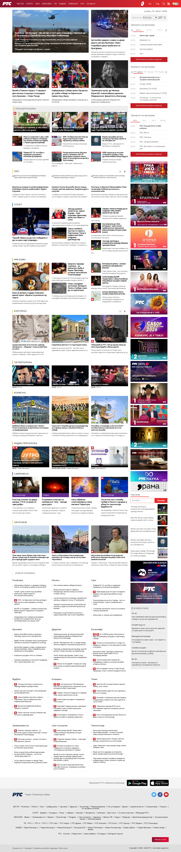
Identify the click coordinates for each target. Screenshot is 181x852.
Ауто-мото (111, 813)
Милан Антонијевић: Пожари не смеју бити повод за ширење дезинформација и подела (70, 666)
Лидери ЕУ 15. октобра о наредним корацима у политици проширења (33, 154)
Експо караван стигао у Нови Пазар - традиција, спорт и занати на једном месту (109, 670)
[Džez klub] (149, 349)
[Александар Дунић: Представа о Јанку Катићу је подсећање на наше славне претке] (96, 281)
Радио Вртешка (144, 827)
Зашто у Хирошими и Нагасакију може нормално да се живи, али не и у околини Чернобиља (69, 557)
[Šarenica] (149, 415)
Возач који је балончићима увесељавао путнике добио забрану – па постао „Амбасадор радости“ (29, 754)
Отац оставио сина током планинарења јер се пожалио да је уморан (30, 747)
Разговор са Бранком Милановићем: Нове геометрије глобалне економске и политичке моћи (108, 189)
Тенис (94, 679)
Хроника (17, 629)
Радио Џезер (159, 827)
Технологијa (97, 725)
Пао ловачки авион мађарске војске (68, 585)
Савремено (21, 473)
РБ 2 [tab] (144, 120)
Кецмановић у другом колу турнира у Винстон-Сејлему (109, 692)
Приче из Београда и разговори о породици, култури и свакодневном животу (28, 461)
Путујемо (72, 817)
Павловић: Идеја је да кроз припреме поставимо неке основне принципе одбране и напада (70, 708)
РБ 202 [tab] (163, 120)
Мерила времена (98, 807)
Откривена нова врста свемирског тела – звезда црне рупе (54, 502)
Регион (55, 580)
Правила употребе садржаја (45, 848)
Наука (117, 817)
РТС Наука (64, 823)
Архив (90, 829)
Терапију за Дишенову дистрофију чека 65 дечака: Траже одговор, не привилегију (70, 650)
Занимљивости (20, 725)
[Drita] (149, 437)
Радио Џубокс (129, 827)
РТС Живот (88, 823)
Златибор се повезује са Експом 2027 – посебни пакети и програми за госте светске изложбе (107, 428)
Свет (93, 580)
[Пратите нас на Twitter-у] (153, 794)
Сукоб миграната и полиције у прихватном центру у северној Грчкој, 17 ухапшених (70, 599)
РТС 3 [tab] (159, 30)
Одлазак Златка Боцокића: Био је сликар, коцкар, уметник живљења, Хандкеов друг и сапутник (70, 189)
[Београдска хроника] (149, 282)
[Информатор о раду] (149, 593)
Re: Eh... (135, 659)
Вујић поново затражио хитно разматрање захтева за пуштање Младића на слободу (30, 642)
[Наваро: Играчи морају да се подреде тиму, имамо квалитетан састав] (96, 213)
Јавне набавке (90, 834)
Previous (132, 30)
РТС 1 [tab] (138, 30)
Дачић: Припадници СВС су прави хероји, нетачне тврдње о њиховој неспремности (70, 644)
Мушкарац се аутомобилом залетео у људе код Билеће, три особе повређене (69, 614)
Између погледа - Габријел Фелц (65, 384)
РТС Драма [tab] (138, 72)
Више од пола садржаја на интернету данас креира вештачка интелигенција (108, 753)
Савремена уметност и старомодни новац (69, 345)
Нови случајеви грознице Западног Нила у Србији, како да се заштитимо (77, 287)
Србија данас (52, 807)
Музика (50, 817)
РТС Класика (100, 823)
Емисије (73, 3)
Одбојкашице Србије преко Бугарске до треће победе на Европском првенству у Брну (70, 93)
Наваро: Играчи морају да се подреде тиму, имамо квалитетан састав (114, 210)
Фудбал (16, 679)
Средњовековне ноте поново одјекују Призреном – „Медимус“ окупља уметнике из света (29, 347)
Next (166, 30)
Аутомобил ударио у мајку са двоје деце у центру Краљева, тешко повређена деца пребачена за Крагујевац (107, 44)
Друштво (56, 629)
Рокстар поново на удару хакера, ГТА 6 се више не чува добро (24, 502)
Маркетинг (77, 834)
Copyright (28, 848)
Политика (17, 580)
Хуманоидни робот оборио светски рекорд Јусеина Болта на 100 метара (108, 740)
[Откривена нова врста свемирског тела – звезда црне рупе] (55, 487)
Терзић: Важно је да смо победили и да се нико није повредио (30, 239)
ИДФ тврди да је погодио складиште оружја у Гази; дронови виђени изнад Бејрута (115, 154)
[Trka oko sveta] (149, 172)
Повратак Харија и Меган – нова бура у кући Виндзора (68, 128)
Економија (96, 629)
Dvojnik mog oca (138, 625)
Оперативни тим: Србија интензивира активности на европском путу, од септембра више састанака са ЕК (28, 619)
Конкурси (102, 834)
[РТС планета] (142, 3)
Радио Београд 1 (31, 827)
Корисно (20, 392)
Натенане (20, 522)
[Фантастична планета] (149, 216)
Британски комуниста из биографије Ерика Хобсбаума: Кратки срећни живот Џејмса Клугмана (30, 189)
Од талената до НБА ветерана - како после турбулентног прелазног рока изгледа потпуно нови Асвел (114, 228)
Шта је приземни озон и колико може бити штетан (113, 293)
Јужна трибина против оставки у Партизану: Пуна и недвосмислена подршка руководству (77, 234)
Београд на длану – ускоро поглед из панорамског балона (114, 265)
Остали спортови (126, 813)
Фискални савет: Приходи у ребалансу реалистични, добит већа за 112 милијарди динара (108, 653)
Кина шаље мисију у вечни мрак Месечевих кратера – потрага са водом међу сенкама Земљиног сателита (108, 732)
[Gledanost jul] (149, 304)
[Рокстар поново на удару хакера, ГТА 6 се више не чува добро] (25, 487)
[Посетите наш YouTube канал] (166, 794)
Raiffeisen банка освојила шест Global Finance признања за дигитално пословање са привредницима (30, 428)
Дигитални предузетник (142, 817)
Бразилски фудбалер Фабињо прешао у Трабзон (27, 707)
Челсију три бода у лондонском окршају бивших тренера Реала (115, 243)
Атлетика (101, 813)
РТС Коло (113, 823)
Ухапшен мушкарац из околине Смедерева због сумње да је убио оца (30, 661)
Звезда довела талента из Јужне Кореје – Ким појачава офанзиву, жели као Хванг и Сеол (77, 214)
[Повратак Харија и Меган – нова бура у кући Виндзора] (70, 122)
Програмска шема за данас (149, 59)
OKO (37, 3)
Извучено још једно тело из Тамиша (28, 655)
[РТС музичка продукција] (149, 571)
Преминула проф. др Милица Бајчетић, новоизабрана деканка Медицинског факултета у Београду (108, 93)
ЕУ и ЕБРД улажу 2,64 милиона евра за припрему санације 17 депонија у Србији (109, 636)
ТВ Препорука (23, 362)
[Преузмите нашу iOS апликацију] (159, 783)
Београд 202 (79, 827)
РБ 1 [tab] (135, 120)
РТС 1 (30, 823)
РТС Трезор (124, 823)
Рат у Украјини (114, 807)
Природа (126, 817)
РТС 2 (37, 823)
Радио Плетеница (95, 827)
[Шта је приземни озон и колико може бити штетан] (96, 296)
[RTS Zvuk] (149, 371)
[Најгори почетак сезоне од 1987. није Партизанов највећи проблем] (109, 122)
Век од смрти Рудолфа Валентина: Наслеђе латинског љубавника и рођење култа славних (69, 767)
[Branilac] (149, 194)
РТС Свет (54, 823)
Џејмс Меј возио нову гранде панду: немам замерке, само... (109, 747)
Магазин (47, 3)
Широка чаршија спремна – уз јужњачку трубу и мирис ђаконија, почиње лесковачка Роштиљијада (77, 269)
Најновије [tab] (135, 494)
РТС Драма (76, 823)
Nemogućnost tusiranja (141, 636)
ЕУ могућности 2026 (90, 808)
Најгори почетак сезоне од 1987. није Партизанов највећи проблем (108, 128)
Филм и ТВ (107, 817)
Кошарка (56, 679)
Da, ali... (135, 613)
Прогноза (137, 17)
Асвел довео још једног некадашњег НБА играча (69, 700)
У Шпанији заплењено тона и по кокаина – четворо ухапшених (109, 610)
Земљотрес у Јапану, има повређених (107, 615)
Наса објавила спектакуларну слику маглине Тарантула (81, 502)
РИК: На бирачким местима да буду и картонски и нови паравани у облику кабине (75, 139)
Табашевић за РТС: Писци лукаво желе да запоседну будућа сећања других (108, 346)
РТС (82, 3)
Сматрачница (151, 807)
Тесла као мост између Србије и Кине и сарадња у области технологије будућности (114, 503)
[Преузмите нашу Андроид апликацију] (137, 783)
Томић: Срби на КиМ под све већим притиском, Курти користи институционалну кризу (28, 594)
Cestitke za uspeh (139, 648)
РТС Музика (137, 823)
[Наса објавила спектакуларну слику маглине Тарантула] (85, 487)
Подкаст (163, 807)
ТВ (55, 3)
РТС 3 (44, 823)
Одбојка (70, 813)
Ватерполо (90, 813)
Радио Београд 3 (64, 827)
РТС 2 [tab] (149, 30)
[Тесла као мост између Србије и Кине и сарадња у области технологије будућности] (114, 487)
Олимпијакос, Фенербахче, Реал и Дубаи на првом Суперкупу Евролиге (68, 716)
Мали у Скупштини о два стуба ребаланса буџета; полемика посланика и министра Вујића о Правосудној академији (36, 140)
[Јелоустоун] (149, 393)
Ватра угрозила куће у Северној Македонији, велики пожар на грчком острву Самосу (68, 592)
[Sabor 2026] (149, 327)
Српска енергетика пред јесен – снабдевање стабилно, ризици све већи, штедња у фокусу (108, 662)
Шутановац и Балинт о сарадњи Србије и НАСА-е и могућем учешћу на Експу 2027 (30, 586)
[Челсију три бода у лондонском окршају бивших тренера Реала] (96, 245)
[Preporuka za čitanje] (149, 459)
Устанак (95, 465)
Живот (27, 817)
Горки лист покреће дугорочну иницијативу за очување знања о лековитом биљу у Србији (70, 428)
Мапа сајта (160, 839)
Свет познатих (59, 725)
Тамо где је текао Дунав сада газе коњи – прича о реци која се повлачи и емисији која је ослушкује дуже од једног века (30, 557)
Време (125, 807)
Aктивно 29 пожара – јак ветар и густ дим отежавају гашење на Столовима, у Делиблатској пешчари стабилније (50, 34)
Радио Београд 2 (48, 827)
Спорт (29, 3)
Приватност (17, 848)
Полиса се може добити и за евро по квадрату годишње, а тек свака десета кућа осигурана (30, 127)
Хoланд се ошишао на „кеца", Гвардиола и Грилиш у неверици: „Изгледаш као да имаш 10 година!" (67, 748)
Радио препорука (25, 443)
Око (16, 171)
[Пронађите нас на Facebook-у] (160, 794)
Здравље (97, 817)
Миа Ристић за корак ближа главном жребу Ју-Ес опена (109, 685)
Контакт (66, 834)
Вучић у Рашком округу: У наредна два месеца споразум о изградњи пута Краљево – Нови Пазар (29, 93)
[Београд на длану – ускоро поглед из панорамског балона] (96, 268)
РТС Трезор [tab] (148, 72)
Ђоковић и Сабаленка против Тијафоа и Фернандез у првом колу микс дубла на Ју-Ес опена (109, 700)
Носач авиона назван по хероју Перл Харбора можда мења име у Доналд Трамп (30, 762)
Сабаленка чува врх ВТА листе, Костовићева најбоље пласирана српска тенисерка (108, 708)
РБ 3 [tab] (153, 120)
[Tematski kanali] (149, 481)
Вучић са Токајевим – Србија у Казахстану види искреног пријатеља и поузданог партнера (30, 611)
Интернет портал (115, 834)
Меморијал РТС (142, 813)
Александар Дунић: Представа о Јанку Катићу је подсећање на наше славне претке (115, 280)
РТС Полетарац (150, 823)
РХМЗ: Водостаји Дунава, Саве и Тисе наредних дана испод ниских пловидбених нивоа (70, 657)
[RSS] (168, 3)
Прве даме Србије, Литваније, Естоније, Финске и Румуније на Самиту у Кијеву (143, 553)
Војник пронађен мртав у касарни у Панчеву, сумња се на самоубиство (114, 139)
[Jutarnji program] (149, 238)
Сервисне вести (137, 807)
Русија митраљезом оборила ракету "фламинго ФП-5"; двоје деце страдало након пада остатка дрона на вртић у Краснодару (76, 156)
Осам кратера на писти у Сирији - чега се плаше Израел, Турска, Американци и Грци (109, 602)
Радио (62, 3)
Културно (20, 311)
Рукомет (79, 813)
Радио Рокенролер (113, 827)
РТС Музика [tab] (159, 72)
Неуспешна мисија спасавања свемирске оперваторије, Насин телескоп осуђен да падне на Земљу (109, 760)
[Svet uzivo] (149, 260)
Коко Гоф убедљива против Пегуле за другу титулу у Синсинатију (109, 716)
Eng (157, 3)
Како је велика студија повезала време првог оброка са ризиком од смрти (29, 295)
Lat (149, 3)
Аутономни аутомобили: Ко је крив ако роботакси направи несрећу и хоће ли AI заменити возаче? (108, 557)
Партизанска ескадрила (23, 383)
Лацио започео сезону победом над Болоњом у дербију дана (30, 714)
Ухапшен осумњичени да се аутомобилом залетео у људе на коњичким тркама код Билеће (70, 606)
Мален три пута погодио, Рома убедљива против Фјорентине (30, 692)
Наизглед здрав (94, 819)
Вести (20, 3)
